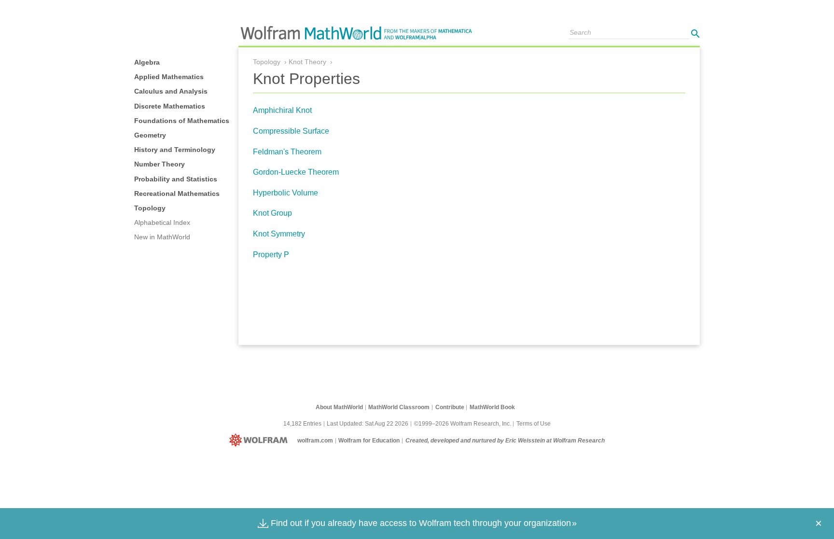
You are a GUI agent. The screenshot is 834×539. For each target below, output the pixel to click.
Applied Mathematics (169, 77)
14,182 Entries (302, 423)
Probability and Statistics (175, 179)
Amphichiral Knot (282, 110)
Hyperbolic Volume (285, 193)
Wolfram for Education (369, 440)
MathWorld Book (492, 407)
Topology (150, 208)
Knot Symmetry (279, 234)
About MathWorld (339, 407)
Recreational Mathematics (177, 193)
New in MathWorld (162, 237)
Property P (271, 254)
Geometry (150, 135)
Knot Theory (307, 62)
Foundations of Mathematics (181, 120)
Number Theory (159, 164)
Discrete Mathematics (169, 106)
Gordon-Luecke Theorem (296, 172)
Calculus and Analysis (171, 91)
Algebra (147, 62)
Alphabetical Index (162, 222)
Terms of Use (533, 423)
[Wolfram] (260, 440)
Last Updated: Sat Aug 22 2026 (367, 423)
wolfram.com (315, 440)
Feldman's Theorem (287, 152)
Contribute (449, 407)
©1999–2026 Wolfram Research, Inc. (462, 423)
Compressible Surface (291, 131)
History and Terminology (174, 149)
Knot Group (272, 213)
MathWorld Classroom (399, 407)
